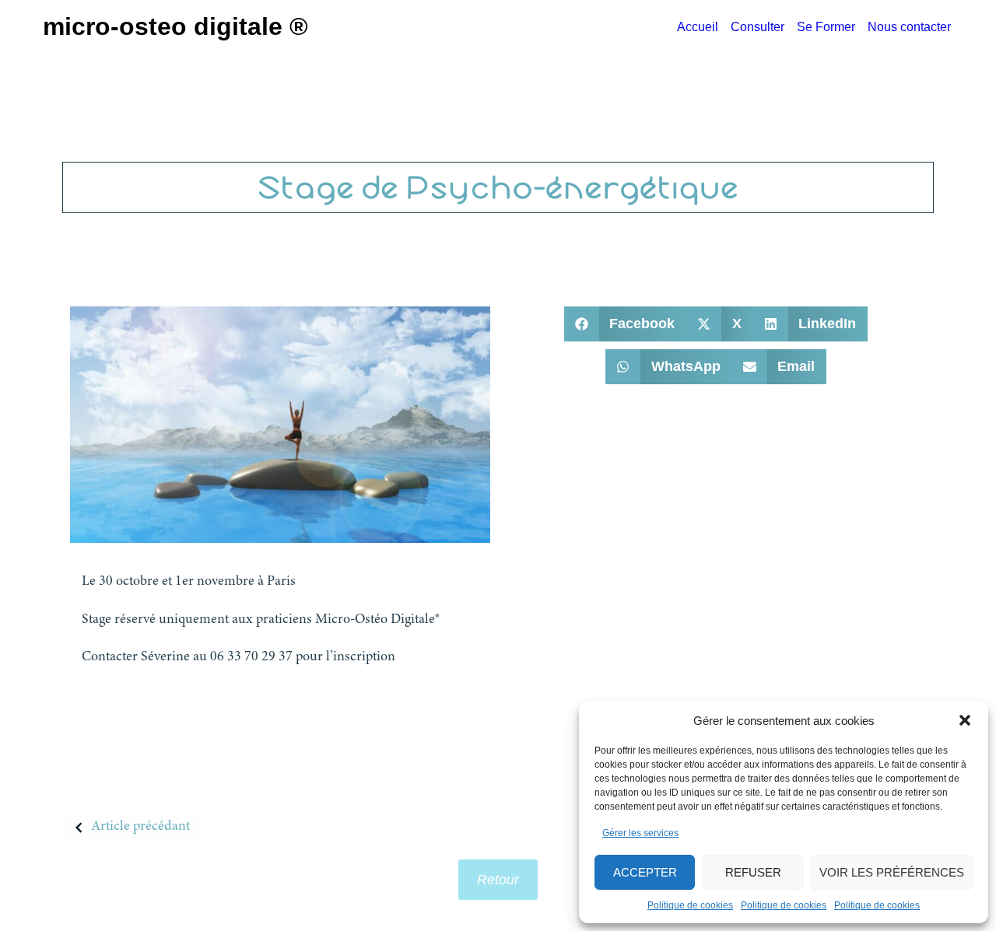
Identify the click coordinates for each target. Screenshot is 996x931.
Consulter (757, 26)
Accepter (645, 872)
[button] (965, 720)
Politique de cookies (690, 905)
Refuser (753, 872)
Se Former (826, 26)
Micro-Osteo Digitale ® (175, 26)
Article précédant (140, 827)
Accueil (697, 26)
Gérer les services (640, 833)
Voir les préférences (891, 872)
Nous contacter (909, 26)
